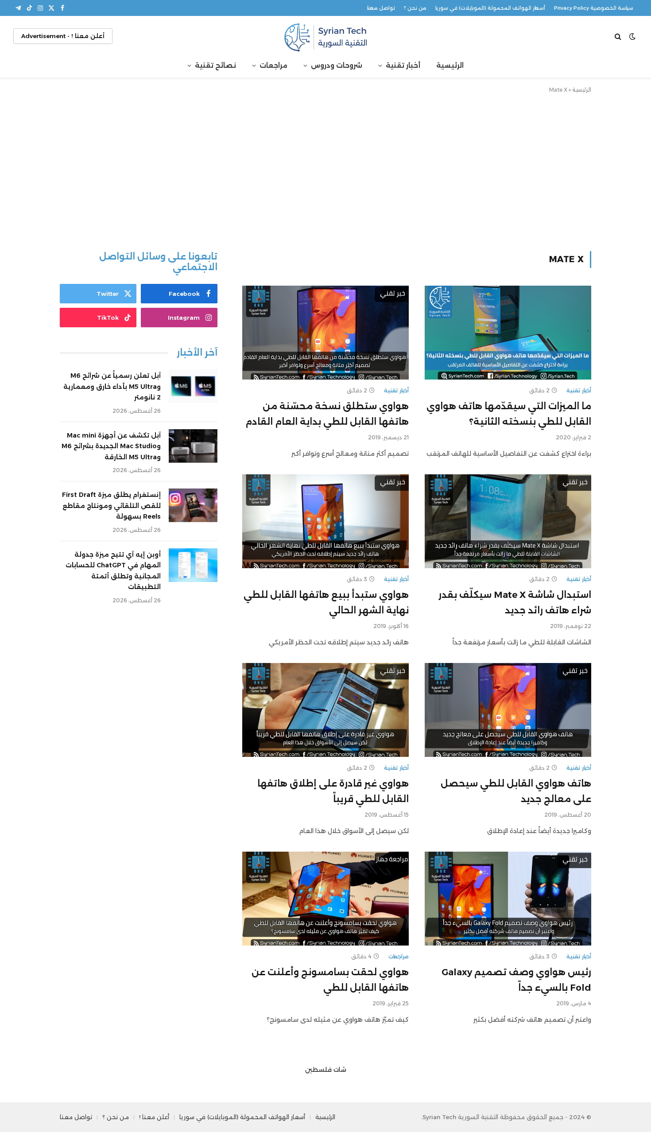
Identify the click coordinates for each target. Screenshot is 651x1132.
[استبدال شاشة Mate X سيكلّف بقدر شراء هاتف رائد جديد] (508, 521)
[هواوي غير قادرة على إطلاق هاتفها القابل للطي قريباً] (325, 710)
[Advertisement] (325, 171)
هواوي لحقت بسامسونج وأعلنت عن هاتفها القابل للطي (330, 980)
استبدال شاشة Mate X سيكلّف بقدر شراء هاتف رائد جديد (514, 602)
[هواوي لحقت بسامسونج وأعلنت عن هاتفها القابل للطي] (325, 899)
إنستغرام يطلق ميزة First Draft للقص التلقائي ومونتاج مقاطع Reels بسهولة (111, 505)
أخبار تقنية (403, 65)
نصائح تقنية (215, 65)
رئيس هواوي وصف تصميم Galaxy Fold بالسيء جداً (516, 980)
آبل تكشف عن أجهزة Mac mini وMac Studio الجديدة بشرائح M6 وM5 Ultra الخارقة (111, 446)
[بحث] (619, 36)
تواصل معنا (381, 8)
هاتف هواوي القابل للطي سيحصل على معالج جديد (516, 791)
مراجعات (273, 65)
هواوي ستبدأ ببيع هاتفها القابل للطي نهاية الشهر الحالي (326, 602)
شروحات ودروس (336, 65)
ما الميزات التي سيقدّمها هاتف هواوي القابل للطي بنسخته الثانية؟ (508, 414)
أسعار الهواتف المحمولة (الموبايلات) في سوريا (490, 8)
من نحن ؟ (415, 8)
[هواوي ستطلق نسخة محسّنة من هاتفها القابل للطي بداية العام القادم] (325, 333)
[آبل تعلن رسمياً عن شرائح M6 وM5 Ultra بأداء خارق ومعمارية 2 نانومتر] (193, 386)
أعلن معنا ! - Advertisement (63, 35)
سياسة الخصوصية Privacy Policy (593, 8)
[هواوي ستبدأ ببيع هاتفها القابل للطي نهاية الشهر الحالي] (325, 521)
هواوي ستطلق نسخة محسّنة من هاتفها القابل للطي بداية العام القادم (327, 414)
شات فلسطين (325, 1070)
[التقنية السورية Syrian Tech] (325, 36)
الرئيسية (450, 65)
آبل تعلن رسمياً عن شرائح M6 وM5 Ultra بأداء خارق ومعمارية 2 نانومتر (112, 386)
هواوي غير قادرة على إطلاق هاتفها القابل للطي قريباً (333, 791)
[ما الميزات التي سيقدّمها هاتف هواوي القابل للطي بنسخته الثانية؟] (508, 333)
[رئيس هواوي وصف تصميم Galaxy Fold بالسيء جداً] (508, 899)
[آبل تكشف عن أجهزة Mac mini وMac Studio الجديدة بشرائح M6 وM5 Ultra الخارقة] (193, 446)
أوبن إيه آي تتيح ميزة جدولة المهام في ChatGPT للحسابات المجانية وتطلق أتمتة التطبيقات (113, 570)
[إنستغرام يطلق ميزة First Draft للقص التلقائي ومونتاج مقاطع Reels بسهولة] (193, 505)
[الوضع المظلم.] (632, 36)
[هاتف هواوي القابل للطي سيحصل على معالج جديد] (508, 710)
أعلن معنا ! (154, 1116)
